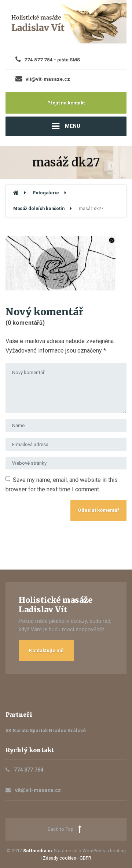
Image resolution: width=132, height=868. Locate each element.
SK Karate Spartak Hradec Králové (46, 730)
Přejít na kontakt (66, 103)
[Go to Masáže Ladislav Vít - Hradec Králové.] (16, 193)
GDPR (85, 858)
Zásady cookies (59, 858)
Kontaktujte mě (46, 650)
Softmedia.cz (38, 850)
